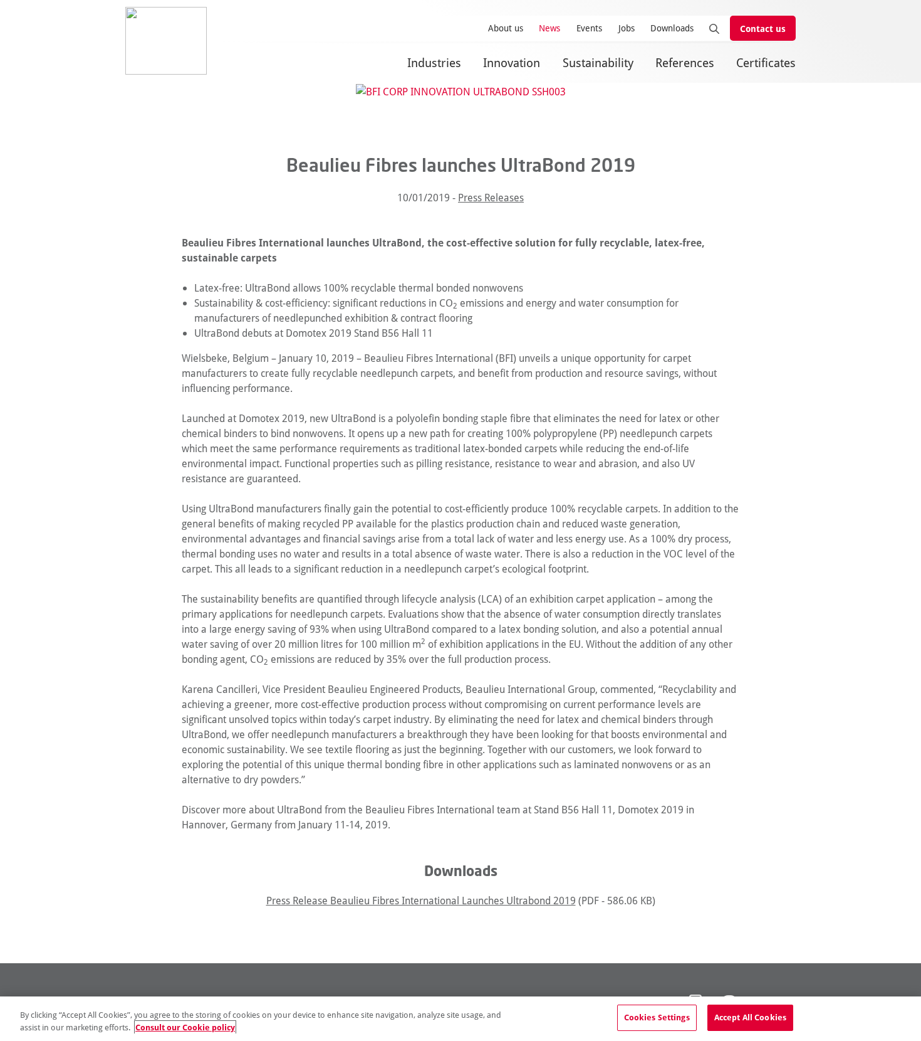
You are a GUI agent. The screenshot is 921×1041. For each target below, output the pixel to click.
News (549, 28)
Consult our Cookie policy (185, 1027)
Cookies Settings (657, 1017)
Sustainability (598, 62)
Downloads (672, 28)
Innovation (511, 62)
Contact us (763, 28)
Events (589, 28)
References (684, 62)
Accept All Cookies (750, 1017)
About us (505, 28)
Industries (434, 62)
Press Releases (491, 197)
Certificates (766, 62)
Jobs (626, 28)
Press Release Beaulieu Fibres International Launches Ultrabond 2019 (421, 900)
